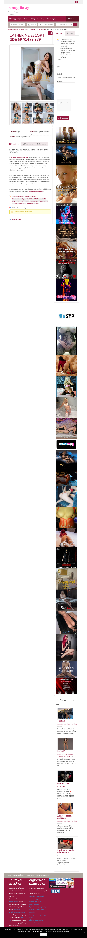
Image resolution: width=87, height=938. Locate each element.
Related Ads (29, 144)
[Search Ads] (75, 24)
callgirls (23, 199)
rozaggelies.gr (16, 19)
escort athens (34, 201)
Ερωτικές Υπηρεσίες (19, 29)
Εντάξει (43, 934)
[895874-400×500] (66, 647)
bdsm (16, 901)
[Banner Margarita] (66, 428)
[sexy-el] (66, 538)
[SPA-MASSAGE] (66, 579)
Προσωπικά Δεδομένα (42, 875)
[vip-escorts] (66, 154)
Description (15, 144)
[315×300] (66, 269)
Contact (60, 33)
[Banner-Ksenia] (66, 496)
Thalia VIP (61, 721)
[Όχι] (84, 932)
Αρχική (10, 29)
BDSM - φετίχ (61, 786)
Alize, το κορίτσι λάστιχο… (64, 817)
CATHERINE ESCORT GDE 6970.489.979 (26, 37)
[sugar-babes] (66, 444)
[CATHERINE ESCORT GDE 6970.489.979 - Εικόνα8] (37, 118)
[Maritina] (66, 365)
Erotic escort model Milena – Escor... (65, 851)
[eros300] (66, 290)
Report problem (16, 219)
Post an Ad (73, 19)
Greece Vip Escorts (62, 754)
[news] (66, 316)
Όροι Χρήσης (51, 19)
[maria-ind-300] (66, 386)
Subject (59, 74)
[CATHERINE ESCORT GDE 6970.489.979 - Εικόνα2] (26, 107)
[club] (66, 600)
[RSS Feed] (76, 2)
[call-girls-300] (66, 177)
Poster (71, 33)
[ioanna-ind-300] (66, 407)
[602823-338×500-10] (66, 622)
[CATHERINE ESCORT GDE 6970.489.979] (38, 73)
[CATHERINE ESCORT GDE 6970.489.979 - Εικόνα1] (16, 107)
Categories (34, 19)
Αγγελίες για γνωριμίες (37, 907)
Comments (42, 144)
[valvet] (66, 197)
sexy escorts (22, 203)
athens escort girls (18, 196)
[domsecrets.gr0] (66, 558)
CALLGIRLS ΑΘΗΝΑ (32, 199)
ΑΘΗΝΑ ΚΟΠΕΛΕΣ (32, 203)
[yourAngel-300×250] (66, 215)
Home (26, 19)
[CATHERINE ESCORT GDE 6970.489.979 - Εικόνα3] (37, 107)
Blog (42, 19)
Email (58, 67)
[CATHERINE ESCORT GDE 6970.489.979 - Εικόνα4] (48, 107)
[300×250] (66, 135)
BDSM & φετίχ (34, 904)
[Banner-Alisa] (66, 518)
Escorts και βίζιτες (35, 901)
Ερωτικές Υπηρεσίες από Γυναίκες (35, 29)
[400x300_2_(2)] (66, 686)
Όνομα (59, 59)
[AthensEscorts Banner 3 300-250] (66, 250)
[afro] (66, 340)
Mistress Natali (63, 783)
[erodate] (66, 232)
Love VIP (61, 751)
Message (60, 81)
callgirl (27, 196)
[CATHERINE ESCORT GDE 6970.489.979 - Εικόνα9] (48, 118)
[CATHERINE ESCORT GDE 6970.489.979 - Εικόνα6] (16, 118)
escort (27, 201)
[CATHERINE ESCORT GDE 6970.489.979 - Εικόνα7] (26, 118)
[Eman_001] (66, 478)
